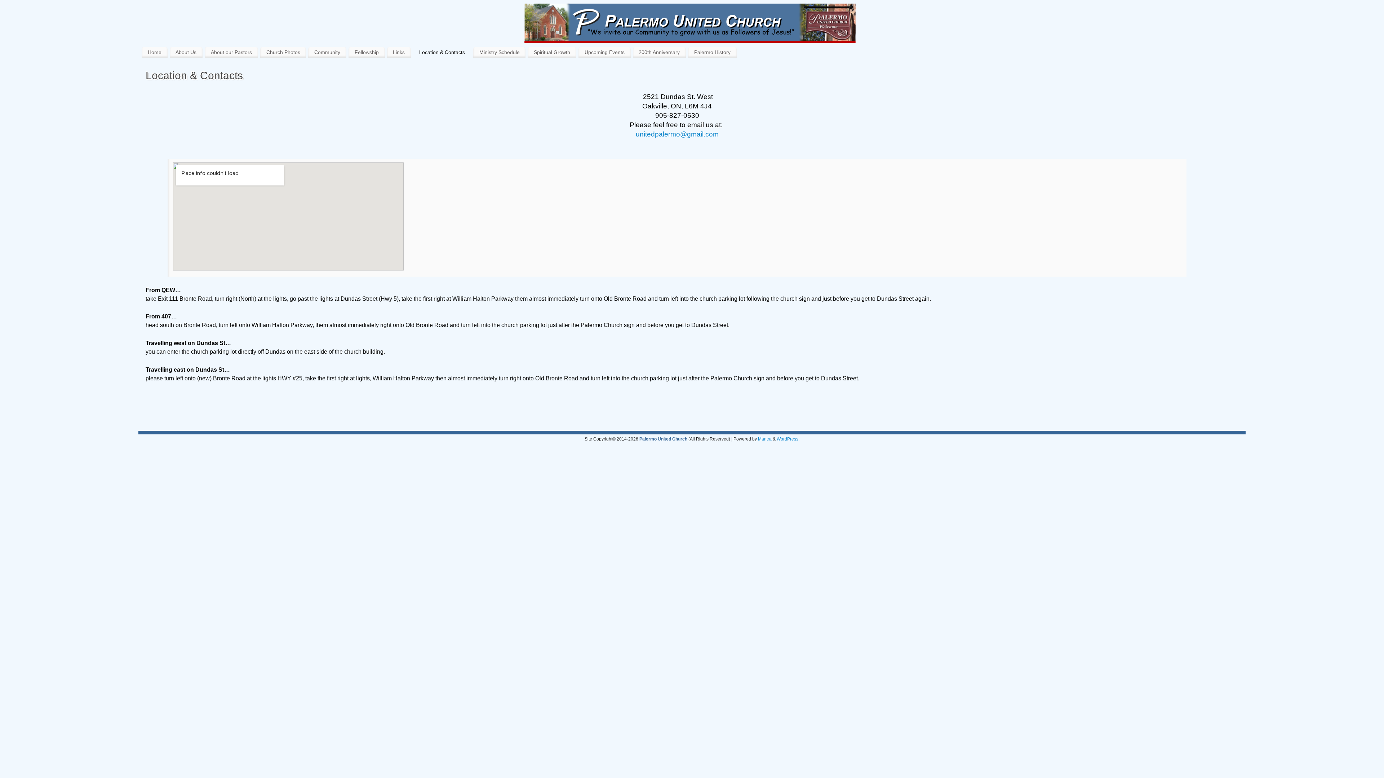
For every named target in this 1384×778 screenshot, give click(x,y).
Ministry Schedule (499, 52)
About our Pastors (231, 52)
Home (154, 52)
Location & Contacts (442, 52)
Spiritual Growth (552, 52)
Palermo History (712, 52)
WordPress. (788, 439)
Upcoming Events (605, 52)
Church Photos (283, 52)
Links (399, 52)
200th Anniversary (659, 52)
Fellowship (367, 52)
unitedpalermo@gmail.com (677, 134)
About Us (186, 52)
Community (327, 52)
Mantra (765, 439)
